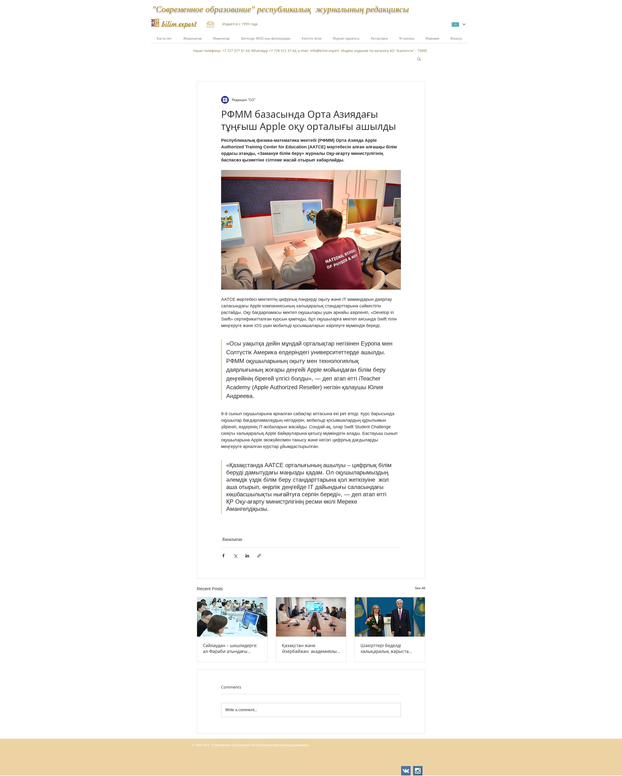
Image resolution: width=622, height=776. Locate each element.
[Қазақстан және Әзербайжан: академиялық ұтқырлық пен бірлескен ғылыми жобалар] (311, 617)
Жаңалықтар (232, 539)
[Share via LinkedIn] (247, 555)
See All (420, 588)
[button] (432, 40)
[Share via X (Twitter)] (235, 555)
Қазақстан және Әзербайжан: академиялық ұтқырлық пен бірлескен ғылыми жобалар (310, 648)
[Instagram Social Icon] (418, 771)
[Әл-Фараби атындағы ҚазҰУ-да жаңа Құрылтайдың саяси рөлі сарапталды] (232, 617)
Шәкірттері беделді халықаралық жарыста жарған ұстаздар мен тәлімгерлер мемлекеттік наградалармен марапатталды (387, 648)
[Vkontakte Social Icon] (406, 771)
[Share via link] (259, 555)
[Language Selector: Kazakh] (458, 24)
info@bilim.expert (324, 50)
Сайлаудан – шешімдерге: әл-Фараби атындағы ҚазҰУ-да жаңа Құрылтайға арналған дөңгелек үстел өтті (231, 648)
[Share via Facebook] (223, 555)
